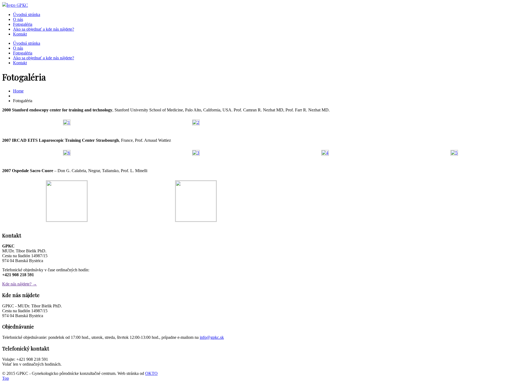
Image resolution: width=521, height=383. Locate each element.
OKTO (151, 373)
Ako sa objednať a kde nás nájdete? (43, 29)
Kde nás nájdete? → (19, 284)
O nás (18, 19)
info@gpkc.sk (212, 337)
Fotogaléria (22, 24)
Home (18, 91)
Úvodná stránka (26, 14)
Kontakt (20, 34)
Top (5, 378)
